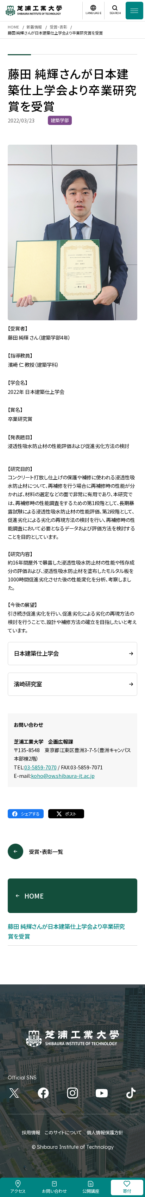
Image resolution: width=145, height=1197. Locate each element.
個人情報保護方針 (105, 1132)
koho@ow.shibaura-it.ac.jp (63, 775)
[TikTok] (131, 1093)
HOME (13, 27)
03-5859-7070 (40, 767)
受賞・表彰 (58, 27)
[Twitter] (14, 1093)
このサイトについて (63, 1132)
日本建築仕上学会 (36, 653)
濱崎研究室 (28, 684)
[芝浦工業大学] (34, 10)
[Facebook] (43, 1093)
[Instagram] (72, 1093)
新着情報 (34, 27)
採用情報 (31, 1132)
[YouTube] (101, 1093)
